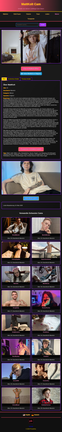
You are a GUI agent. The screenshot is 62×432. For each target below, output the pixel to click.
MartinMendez (46, 235)
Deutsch (36, 414)
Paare (38, 14)
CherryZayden (16, 259)
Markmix (16, 283)
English (28, 414)
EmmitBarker (16, 235)
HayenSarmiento (46, 259)
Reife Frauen (17, 14)
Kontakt (31, 426)
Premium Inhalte (26, 79)
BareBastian (16, 356)
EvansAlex (46, 380)
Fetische (28, 14)
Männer (57, 14)
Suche (42, 24)
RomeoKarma (46, 307)
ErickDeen (46, 332)
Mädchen (5, 14)
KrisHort (46, 356)
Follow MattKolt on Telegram (32, 73)
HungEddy (16, 307)
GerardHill (16, 380)
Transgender (31, 18)
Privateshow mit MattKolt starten (31, 149)
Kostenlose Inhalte (13, 79)
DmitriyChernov (46, 405)
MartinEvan (46, 283)
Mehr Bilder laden (31, 198)
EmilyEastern (16, 332)
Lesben (47, 14)
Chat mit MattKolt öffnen (31, 68)
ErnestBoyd (16, 405)
